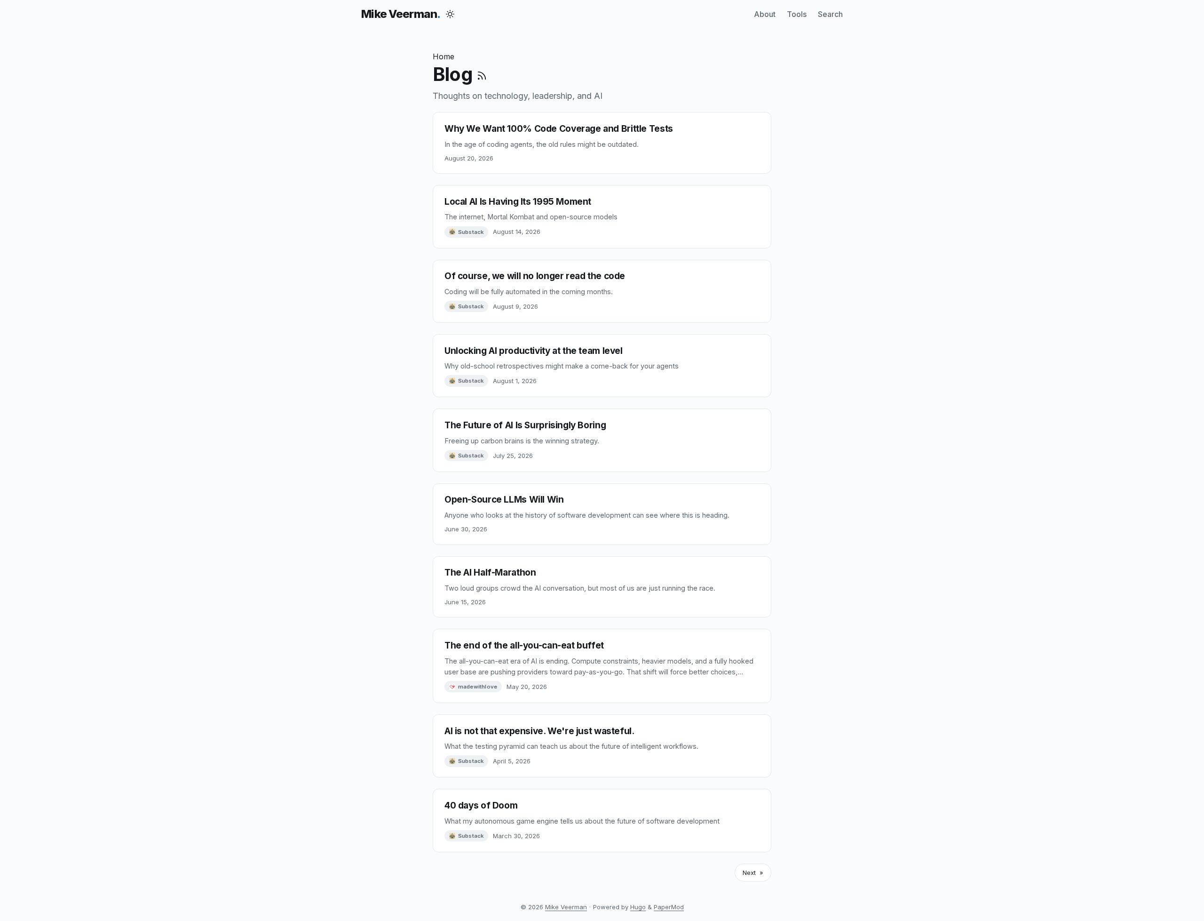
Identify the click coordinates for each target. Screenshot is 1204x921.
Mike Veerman (399, 14)
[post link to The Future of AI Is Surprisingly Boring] (602, 440)
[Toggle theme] (450, 14)
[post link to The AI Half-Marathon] (602, 587)
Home (443, 56)
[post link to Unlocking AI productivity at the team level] (602, 366)
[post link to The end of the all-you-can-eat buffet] (602, 666)
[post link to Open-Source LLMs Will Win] (602, 514)
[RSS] (481, 74)
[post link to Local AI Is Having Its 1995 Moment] (602, 216)
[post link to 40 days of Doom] (602, 820)
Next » (753, 872)
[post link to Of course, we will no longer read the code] (602, 291)
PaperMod (669, 907)
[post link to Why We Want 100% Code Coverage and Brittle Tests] (602, 142)
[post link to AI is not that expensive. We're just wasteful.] (602, 746)
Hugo (638, 907)
